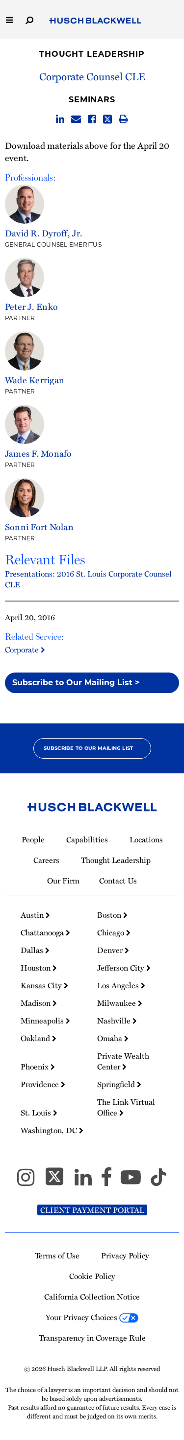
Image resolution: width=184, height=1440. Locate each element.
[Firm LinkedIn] (88, 1181)
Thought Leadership (92, 54)
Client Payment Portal (92, 1210)
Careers (46, 860)
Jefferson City (121, 967)
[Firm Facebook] (111, 1181)
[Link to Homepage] (95, 21)
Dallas (33, 950)
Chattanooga (43, 932)
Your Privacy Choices (82, 1317)
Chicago (111, 932)
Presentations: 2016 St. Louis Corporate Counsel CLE (88, 579)
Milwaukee (117, 1003)
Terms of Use (57, 1255)
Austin (33, 914)
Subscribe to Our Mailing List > (76, 682)
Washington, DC (50, 1130)
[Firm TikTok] (158, 1181)
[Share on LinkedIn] (60, 119)
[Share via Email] (76, 119)
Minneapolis (43, 1020)
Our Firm (63, 880)
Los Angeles (119, 985)
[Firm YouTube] (135, 1181)
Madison (37, 1003)
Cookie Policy (92, 1276)
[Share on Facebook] (92, 119)
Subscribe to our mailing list (88, 748)
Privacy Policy (125, 1255)
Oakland (36, 1038)
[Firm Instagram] (30, 1181)
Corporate (23, 649)
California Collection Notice (92, 1296)
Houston (37, 967)
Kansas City (42, 985)
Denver (111, 950)
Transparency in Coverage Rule (92, 1337)
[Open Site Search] (29, 19)
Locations (146, 839)
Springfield (117, 1084)
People (33, 839)
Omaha (110, 1038)
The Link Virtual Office (126, 1107)
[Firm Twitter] (59, 1181)
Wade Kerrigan (34, 379)
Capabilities (87, 839)
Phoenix (36, 1066)
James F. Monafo (38, 453)
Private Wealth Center (123, 1061)
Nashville (114, 1020)
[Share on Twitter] (107, 119)
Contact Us (118, 880)
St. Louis (37, 1112)
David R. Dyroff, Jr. (43, 232)
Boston (110, 914)
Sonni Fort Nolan (39, 526)
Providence (41, 1084)
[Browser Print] (123, 119)
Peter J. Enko (31, 306)
